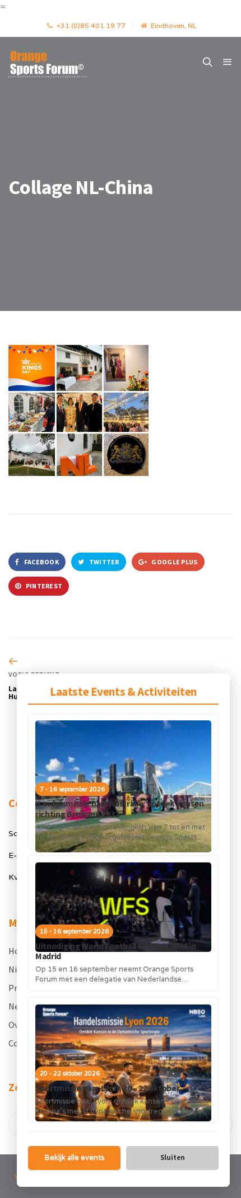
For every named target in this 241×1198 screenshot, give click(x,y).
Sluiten (172, 1157)
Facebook (40, 562)
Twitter (103, 562)
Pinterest (43, 586)
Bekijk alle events (74, 1157)
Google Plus (174, 562)
